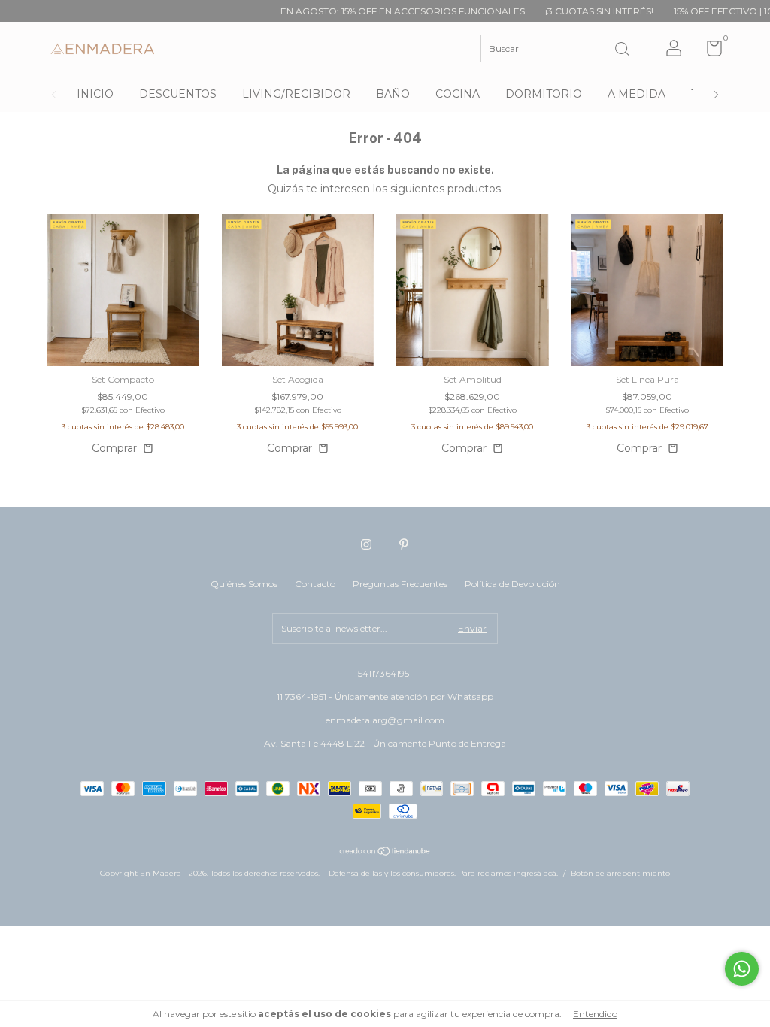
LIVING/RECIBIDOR (296, 94)
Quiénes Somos (244, 583)
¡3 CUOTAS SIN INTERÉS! (575, 11)
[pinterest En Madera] (404, 544)
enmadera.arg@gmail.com (385, 720)
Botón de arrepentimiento (620, 873)
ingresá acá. (536, 873)
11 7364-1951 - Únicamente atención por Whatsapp (385, 696)
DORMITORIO (543, 94)
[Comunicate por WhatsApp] (742, 969)
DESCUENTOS (178, 94)
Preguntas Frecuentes (400, 583)
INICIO (95, 94)
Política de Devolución (512, 583)
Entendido (595, 1013)
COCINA (457, 94)
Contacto (315, 583)
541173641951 (385, 673)
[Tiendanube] (385, 852)
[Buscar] (623, 47)
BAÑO (393, 94)
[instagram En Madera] (366, 544)
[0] (708, 51)
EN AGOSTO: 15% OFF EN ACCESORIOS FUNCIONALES (378, 11)
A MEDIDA (636, 94)
